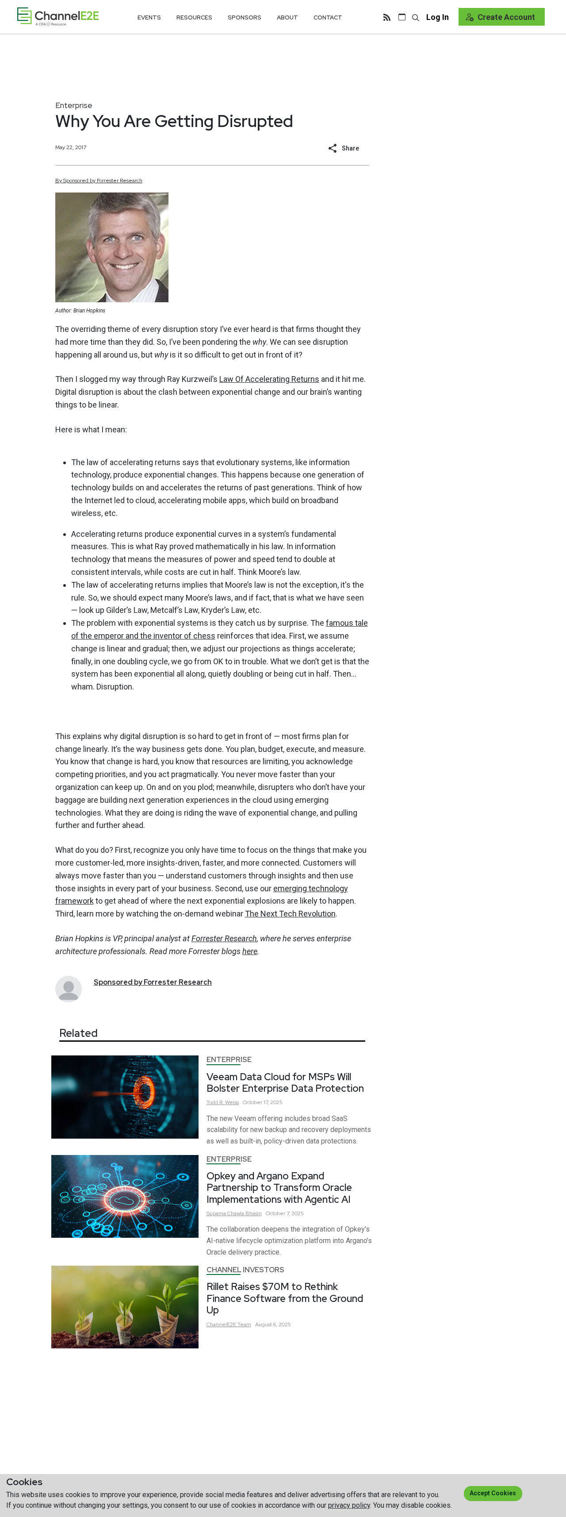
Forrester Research (224, 938)
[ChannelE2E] (58, 16)
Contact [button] (328, 17)
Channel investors (245, 1269)
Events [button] (149, 17)
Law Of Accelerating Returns (269, 379)
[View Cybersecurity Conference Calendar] (401, 16)
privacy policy (349, 1505)
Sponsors (244, 17)
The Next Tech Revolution (290, 913)
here (249, 951)
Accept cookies (493, 1493)
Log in (437, 17)
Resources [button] (194, 17)
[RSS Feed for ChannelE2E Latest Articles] (386, 17)
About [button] (287, 17)
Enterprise (73, 105)
